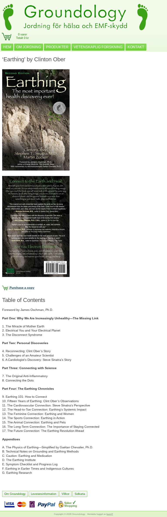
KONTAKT (136, 47)
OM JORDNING (28, 47)
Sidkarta (80, 493)
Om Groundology (15, 493)
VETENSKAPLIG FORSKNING (98, 47)
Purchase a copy (21, 287)
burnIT (110, 514)
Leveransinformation (43, 493)
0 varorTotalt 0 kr (22, 36)
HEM (7, 47)
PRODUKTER (57, 47)
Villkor (65, 493)
